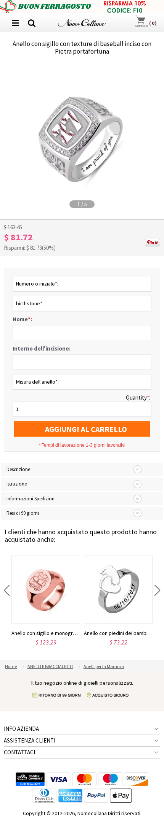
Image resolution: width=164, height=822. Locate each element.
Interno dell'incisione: (42, 348)
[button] (6, 590)
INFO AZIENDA (21, 728)
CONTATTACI (19, 752)
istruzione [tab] (16, 484)
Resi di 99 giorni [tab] (22, 513)
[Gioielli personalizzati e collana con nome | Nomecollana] (82, 22)
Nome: (22, 319)
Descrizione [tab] (18, 469)
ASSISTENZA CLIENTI (29, 740)
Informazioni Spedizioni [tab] (31, 498)
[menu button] (15, 22)
